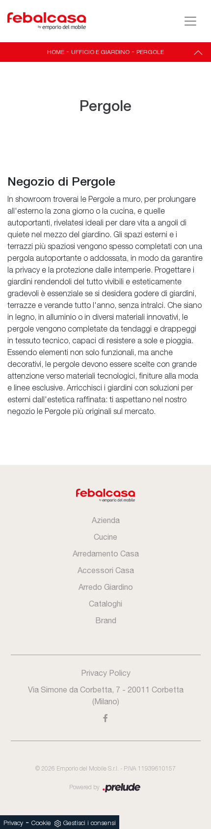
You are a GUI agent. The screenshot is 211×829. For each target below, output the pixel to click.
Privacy (13, 823)
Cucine (105, 536)
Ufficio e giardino (100, 52)
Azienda (106, 520)
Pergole (150, 52)
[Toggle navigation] (190, 21)
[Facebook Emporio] (105, 718)
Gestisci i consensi (89, 823)
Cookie (41, 823)
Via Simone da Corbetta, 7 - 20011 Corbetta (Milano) (106, 695)
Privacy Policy (106, 672)
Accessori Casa (106, 570)
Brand (105, 620)
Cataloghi (105, 603)
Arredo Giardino (106, 586)
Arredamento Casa (106, 553)
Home (55, 52)
